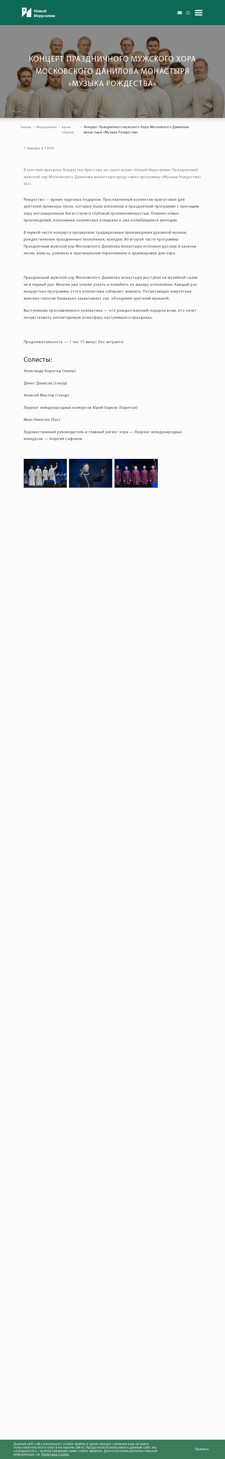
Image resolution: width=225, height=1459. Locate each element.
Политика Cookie (55, 1454)
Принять (202, 1449)
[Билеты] (180, 13)
